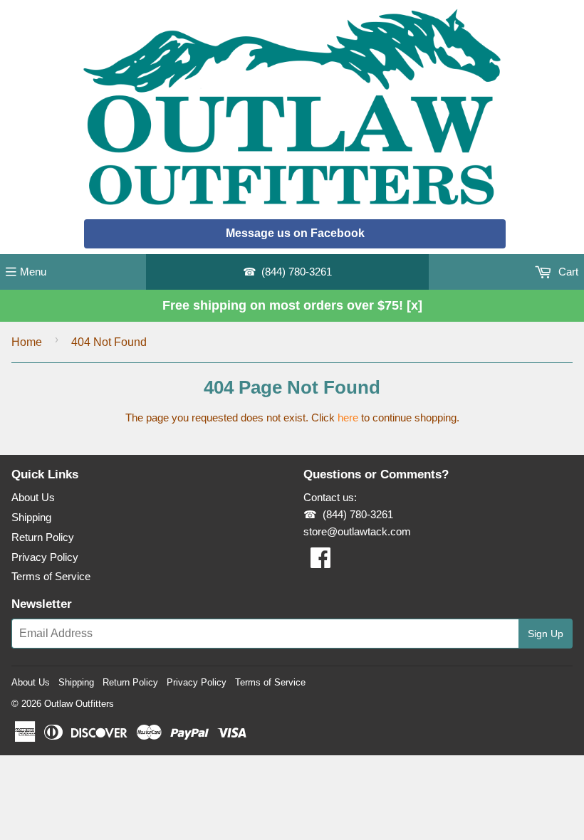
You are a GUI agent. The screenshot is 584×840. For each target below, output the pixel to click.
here (348, 417)
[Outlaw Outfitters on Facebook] (320, 562)
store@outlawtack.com (357, 531)
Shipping (31, 517)
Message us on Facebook (295, 233)
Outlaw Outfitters (79, 703)
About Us (33, 497)
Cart (567, 272)
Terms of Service (50, 576)
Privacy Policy (44, 557)
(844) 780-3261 (296, 272)
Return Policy (42, 537)
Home (26, 342)
